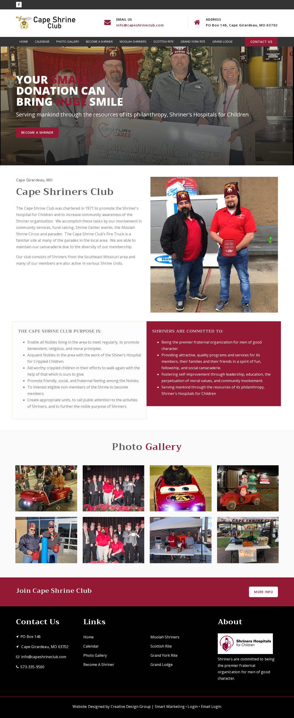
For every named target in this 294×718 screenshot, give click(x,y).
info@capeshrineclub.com (140, 25)
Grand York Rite (193, 41)
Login (193, 706)
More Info (263, 592)
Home (24, 41)
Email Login (211, 706)
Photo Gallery (67, 41)
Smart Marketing (170, 706)
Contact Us (261, 41)
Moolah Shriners (133, 41)
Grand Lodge (222, 41)
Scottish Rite (163, 41)
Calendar (42, 41)
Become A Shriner (99, 41)
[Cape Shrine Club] (46, 488)
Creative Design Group (131, 706)
